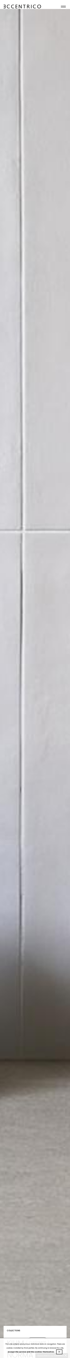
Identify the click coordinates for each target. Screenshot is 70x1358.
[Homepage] (22, 2)
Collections (13, 1330)
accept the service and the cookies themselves (31, 1352)
